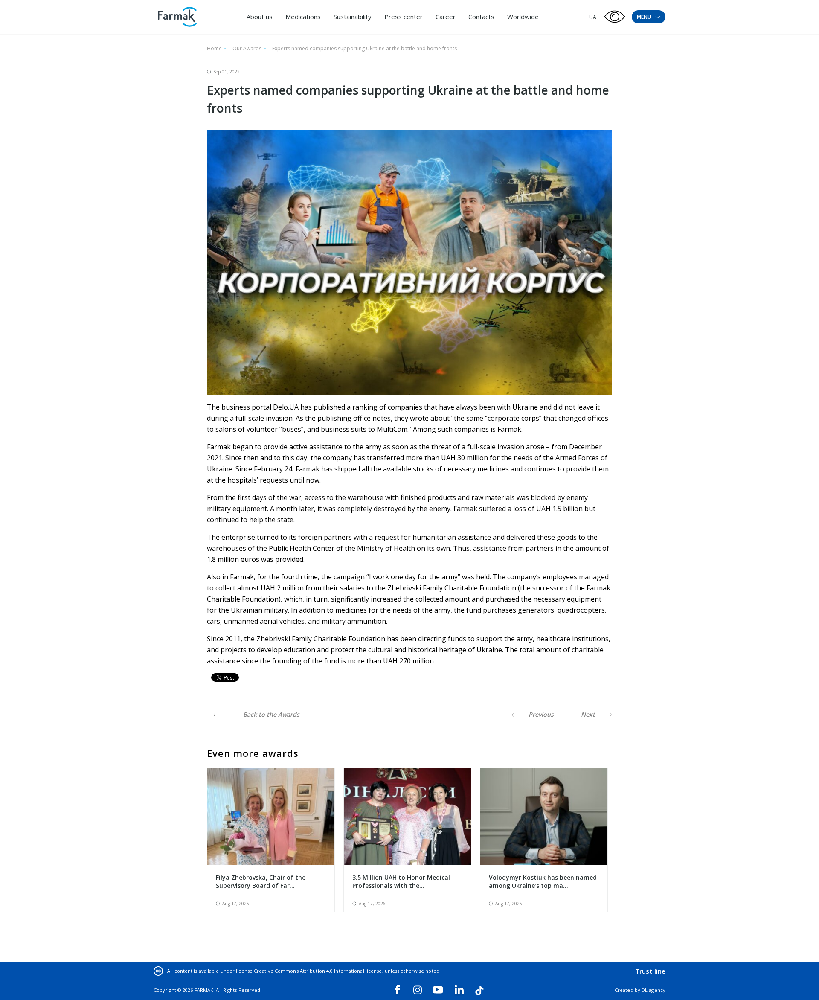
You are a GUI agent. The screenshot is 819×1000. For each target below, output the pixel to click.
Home (214, 48)
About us (260, 16)
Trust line (650, 971)
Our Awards (246, 48)
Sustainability (353, 16)
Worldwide (523, 16)
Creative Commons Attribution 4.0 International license (318, 971)
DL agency (653, 990)
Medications (303, 16)
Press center (403, 16)
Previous (540, 714)
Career (446, 16)
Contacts (481, 16)
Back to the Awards (270, 714)
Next (589, 714)
